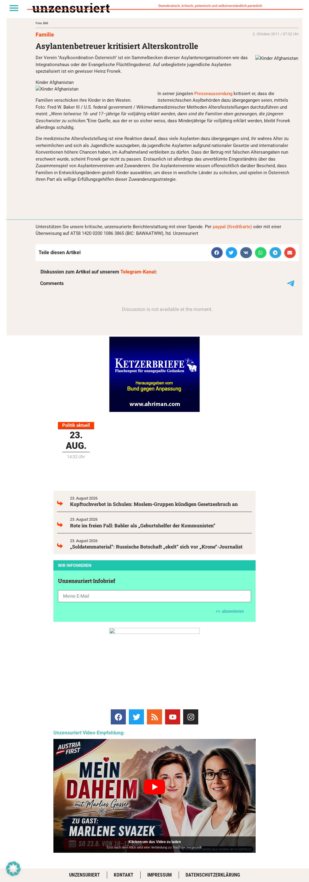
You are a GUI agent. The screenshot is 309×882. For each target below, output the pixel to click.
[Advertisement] (106, 196)
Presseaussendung (214, 93)
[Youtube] (172, 716)
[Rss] (154, 716)
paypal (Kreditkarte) (232, 226)
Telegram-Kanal (137, 272)
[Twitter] (136, 716)
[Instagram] (190, 716)
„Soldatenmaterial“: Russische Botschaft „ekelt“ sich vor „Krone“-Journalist (156, 546)
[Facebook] (118, 716)
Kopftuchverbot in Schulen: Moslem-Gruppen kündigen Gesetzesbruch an (154, 504)
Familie (45, 34)
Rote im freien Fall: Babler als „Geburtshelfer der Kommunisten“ (142, 525)
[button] (14, 8)
